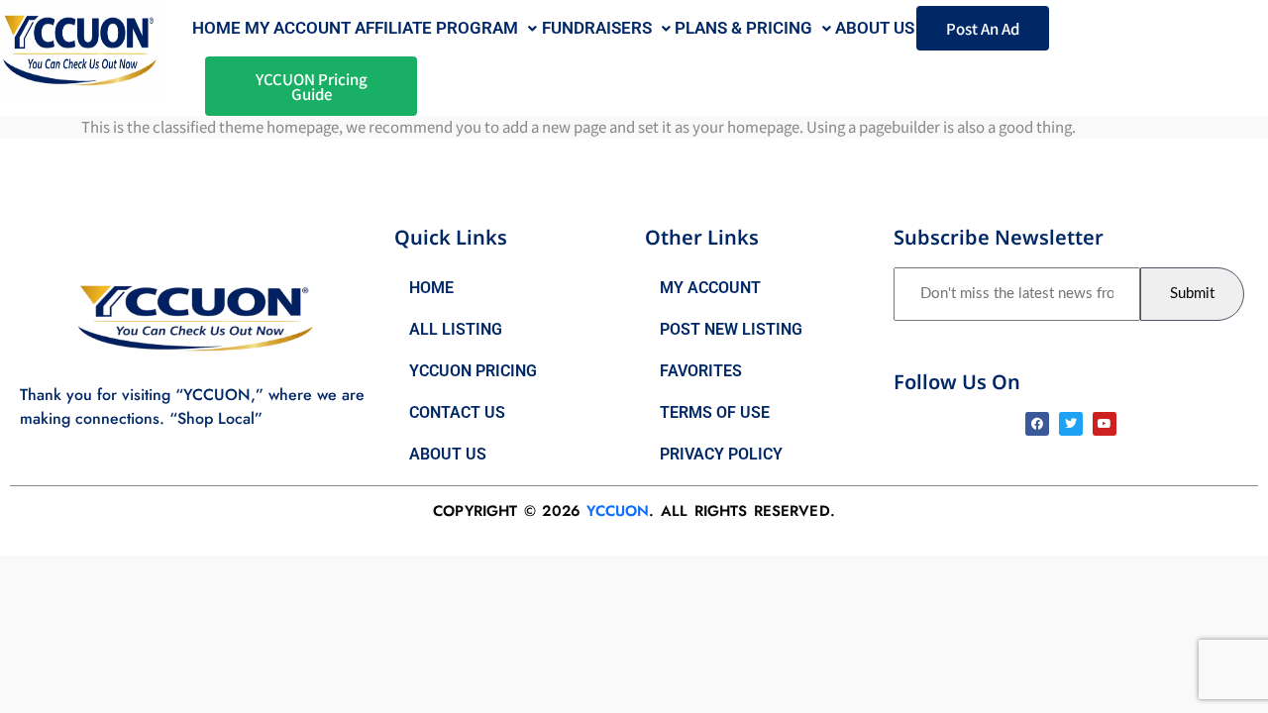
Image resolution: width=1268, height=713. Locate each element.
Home (216, 28)
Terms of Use (715, 412)
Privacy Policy (721, 454)
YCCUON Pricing (473, 370)
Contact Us (457, 412)
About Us (447, 454)
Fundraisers (597, 28)
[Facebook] (1037, 424)
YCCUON (617, 511)
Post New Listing (731, 329)
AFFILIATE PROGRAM (436, 28)
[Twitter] (1071, 424)
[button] (446, 28)
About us (874, 28)
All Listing (455, 329)
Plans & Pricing (743, 28)
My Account (298, 28)
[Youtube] (1104, 424)
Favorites (701, 370)
